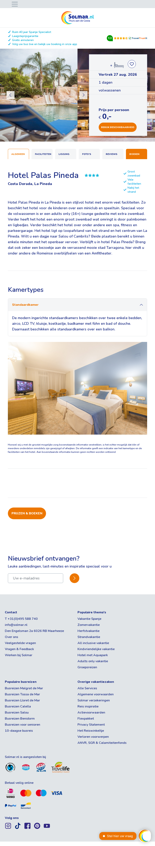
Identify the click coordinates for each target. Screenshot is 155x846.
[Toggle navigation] (14, 3)
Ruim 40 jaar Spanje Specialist (31, 32)
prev (10, 95)
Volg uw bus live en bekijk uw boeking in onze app (44, 44)
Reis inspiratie (88, 706)
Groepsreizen (87, 667)
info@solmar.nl (16, 625)
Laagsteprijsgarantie (25, 36)
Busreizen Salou (17, 712)
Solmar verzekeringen (94, 700)
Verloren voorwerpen (93, 737)
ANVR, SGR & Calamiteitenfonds (102, 743)
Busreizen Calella (18, 706)
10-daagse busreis (19, 730)
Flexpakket (86, 718)
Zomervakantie (89, 625)
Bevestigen (74, 578)
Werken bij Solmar (18, 655)
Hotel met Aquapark (93, 655)
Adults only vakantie (93, 661)
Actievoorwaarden (91, 712)
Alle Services (87, 688)
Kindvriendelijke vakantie (96, 649)
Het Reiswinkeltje (91, 730)
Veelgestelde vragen (20, 643)
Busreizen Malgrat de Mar (24, 688)
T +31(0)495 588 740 (21, 619)
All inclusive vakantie (93, 643)
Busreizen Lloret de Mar (22, 700)
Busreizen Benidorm (20, 718)
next (83, 95)
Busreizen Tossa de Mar (22, 694)
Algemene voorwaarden (96, 694)
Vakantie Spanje (89, 619)
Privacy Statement (91, 724)
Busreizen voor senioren (22, 724)
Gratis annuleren (23, 40)
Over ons (11, 637)
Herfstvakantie (88, 631)
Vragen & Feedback (19, 649)
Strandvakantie (89, 637)
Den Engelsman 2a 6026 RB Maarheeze (34, 631)
